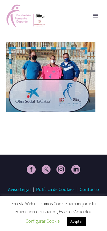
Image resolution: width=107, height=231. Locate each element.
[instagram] (60, 169)
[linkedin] (75, 169)
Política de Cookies (55, 189)
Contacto (89, 189)
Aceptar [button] (76, 221)
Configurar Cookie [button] (42, 221)
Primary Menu (95, 15)
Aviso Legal (19, 189)
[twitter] (46, 169)
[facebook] (31, 169)
